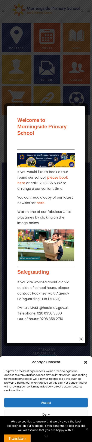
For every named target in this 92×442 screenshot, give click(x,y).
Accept (46, 402)
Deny (46, 414)
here (41, 202)
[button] (85, 362)
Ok (46, 435)
